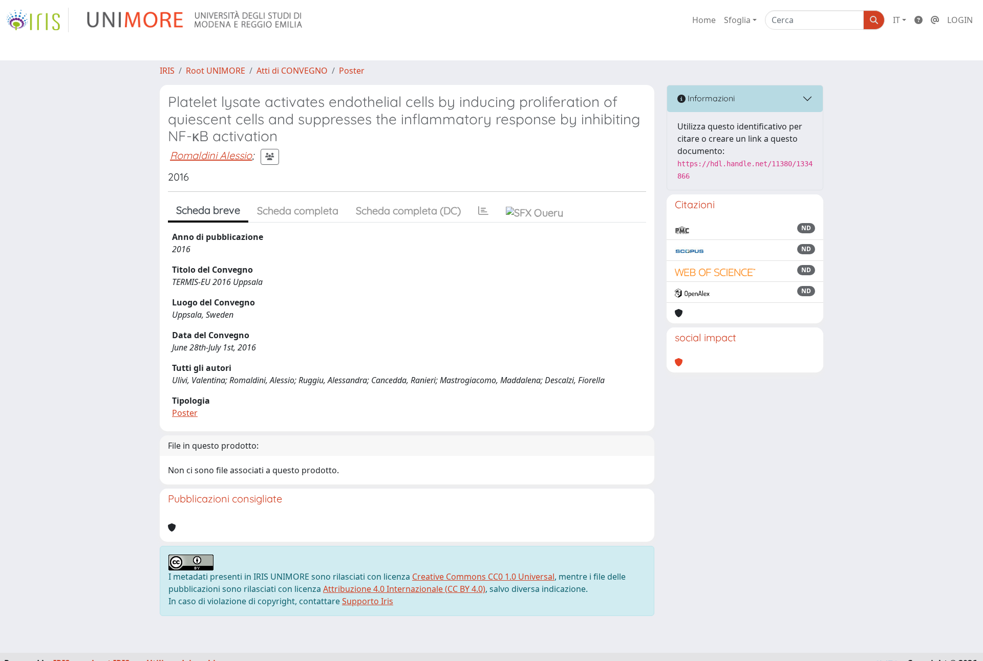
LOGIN (960, 20)
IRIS (167, 70)
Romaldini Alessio (211, 155)
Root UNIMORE (215, 70)
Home (704, 20)
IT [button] (896, 20)
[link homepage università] (195, 20)
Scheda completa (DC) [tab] (408, 210)
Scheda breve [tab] (208, 210)
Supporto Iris (367, 601)
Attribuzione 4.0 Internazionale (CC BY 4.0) (404, 588)
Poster (352, 70)
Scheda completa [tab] (297, 210)
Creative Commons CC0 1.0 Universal (483, 576)
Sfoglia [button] (737, 20)
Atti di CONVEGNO (292, 70)
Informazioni (710, 98)
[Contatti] (935, 20)
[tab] (483, 211)
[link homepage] (37, 20)
